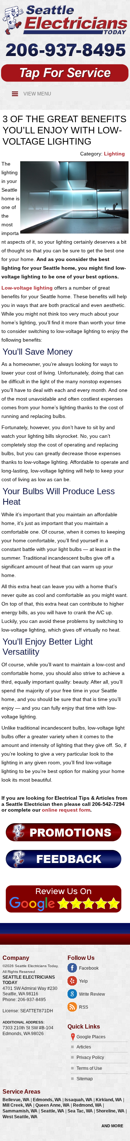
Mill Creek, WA (18, 1105)
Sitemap (85, 1078)
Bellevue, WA (17, 1099)
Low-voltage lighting (27, 288)
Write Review (92, 994)
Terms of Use (89, 1068)
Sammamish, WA (21, 1111)
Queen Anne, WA (53, 1105)
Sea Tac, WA (81, 1111)
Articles (84, 1047)
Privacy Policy (90, 1057)
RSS (83, 1007)
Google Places (91, 1036)
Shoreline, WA (111, 1111)
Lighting (114, 154)
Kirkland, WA (109, 1099)
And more (112, 1126)
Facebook (89, 968)
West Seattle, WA (20, 1116)
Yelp (83, 981)
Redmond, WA (88, 1105)
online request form (66, 810)
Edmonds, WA (47, 1099)
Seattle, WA (53, 1111)
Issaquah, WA (79, 1099)
